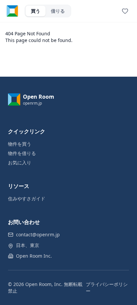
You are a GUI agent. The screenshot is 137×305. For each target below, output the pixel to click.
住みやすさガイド (26, 198)
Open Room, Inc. (44, 284)
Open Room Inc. (34, 256)
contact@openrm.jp (38, 234)
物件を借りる (22, 153)
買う (35, 11)
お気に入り (19, 162)
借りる (58, 11)
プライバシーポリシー (107, 287)
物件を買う (19, 144)
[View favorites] (125, 11)
